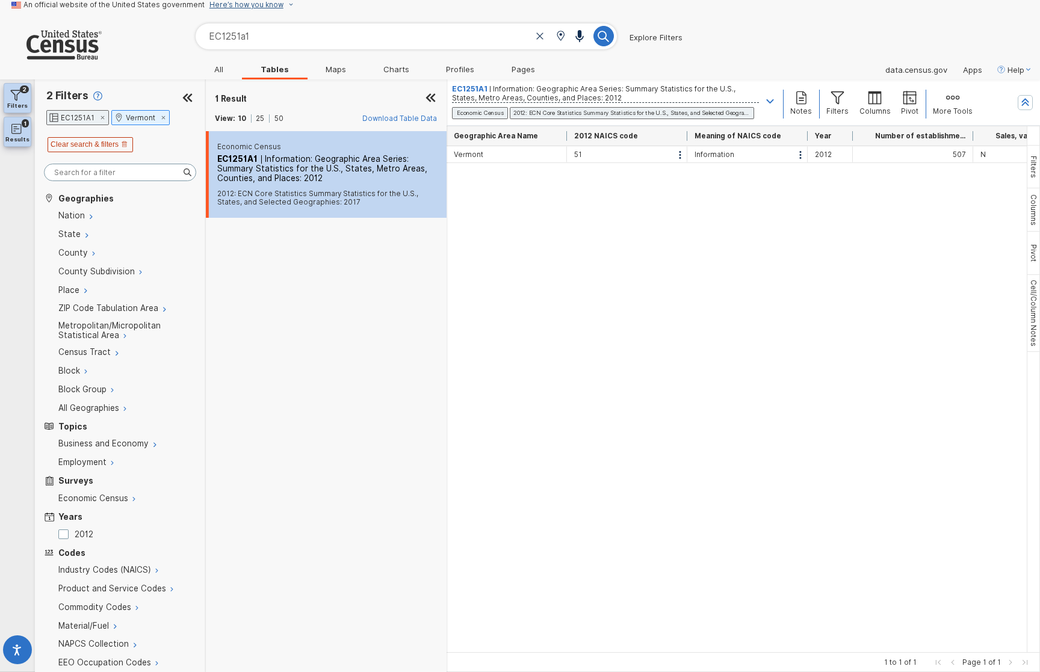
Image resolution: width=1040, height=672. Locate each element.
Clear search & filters (85, 144)
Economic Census (249, 147)
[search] (120, 172)
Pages (523, 69)
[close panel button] (430, 98)
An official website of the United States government (114, 5)
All (218, 69)
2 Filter (67, 95)
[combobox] (406, 36)
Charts (396, 69)
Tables (275, 69)
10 (242, 118)
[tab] (1033, 166)
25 (260, 118)
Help (1016, 70)
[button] (560, 37)
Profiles (460, 69)
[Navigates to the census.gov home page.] (51, 55)
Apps (972, 70)
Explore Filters (656, 37)
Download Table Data (399, 118)
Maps (336, 69)
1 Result (231, 98)
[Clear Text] (539, 37)
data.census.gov (916, 70)
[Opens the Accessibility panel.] (17, 652)
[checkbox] (65, 534)
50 (278, 118)
